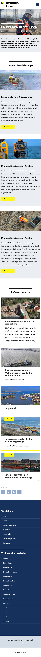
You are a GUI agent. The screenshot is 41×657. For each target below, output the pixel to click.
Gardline (5, 617)
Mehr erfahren (8, 127)
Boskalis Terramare (9, 594)
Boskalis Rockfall (8, 585)
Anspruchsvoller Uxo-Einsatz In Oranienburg (19, 322)
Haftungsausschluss (16, 643)
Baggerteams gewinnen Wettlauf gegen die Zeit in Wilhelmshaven (18, 373)
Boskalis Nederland (9, 581)
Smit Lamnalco (7, 621)
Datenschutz (27, 643)
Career (5, 521)
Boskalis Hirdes (7, 576)
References (6, 530)
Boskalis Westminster (9, 599)
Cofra (4, 612)
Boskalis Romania (8, 590)
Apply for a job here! (9, 539)
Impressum (28, 640)
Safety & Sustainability (9, 525)
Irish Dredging (7, 603)
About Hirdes (7, 534)
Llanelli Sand (7, 608)
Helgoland (10, 408)
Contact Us (6, 543)
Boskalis (5, 558)
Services (5, 516)
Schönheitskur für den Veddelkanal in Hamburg (18, 476)
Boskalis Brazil (7, 567)
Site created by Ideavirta (20, 652)
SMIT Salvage (7, 563)
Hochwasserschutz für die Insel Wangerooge (18, 440)
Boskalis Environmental (10, 572)
